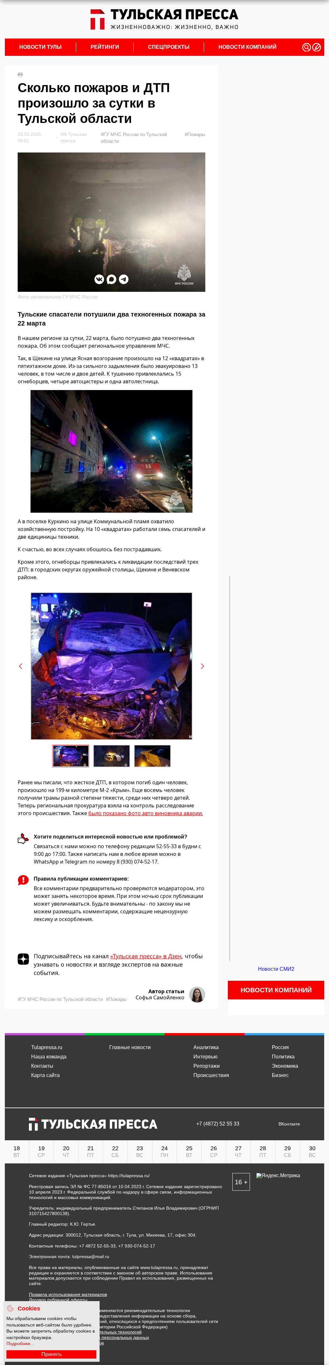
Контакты (42, 1066)
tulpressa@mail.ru (90, 1256)
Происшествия (211, 1075)
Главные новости (130, 1047)
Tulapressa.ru (46, 1047)
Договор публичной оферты (58, 1299)
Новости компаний (247, 47)
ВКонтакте (289, 1124)
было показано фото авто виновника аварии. (145, 813)
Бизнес (280, 1075)
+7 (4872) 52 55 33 (217, 1123)
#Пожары (195, 134)
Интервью (205, 1056)
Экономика (285, 1066)
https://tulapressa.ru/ (129, 1175)
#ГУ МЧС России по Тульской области (134, 138)
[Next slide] (202, 666)
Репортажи (206, 1066)
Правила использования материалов (68, 1294)
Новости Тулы (40, 47)
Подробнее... (20, 1343)
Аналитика (206, 1047)
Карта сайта (45, 1075)
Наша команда (49, 1056)
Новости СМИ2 (276, 969)
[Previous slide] (21, 666)
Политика (283, 1056)
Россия (280, 1047)
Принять (51, 1354)
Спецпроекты (169, 47)
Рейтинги (105, 47)
